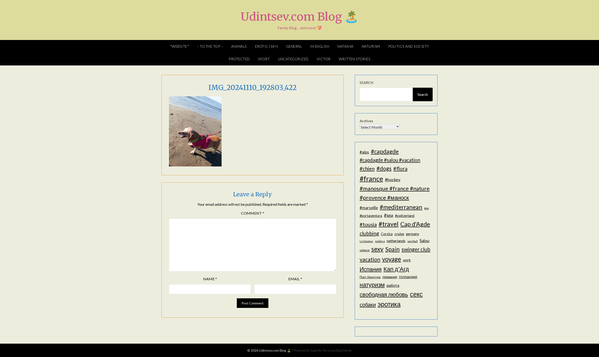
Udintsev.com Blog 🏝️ (299, 17)
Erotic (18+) (266, 46)
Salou (424, 240)
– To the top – (210, 46)
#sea (388, 215)
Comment (252, 213)
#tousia (368, 224)
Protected (239, 59)
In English (319, 46)
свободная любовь (384, 294)
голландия (408, 276)
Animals (239, 46)
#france (371, 178)
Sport (264, 59)
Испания (371, 269)
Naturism (371, 46)
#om (426, 208)
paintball (412, 241)
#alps (364, 152)
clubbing (369, 233)
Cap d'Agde (415, 224)
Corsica (387, 234)
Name (210, 279)
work (407, 260)
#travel (388, 224)
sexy (377, 249)
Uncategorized (293, 59)
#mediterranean (401, 206)
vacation (370, 259)
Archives (366, 121)
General (294, 46)
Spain (392, 249)
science (364, 250)
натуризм (372, 284)
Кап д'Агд (396, 268)
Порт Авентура (370, 277)
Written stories (355, 59)
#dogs (383, 168)
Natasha (345, 46)
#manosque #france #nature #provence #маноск (395, 193)
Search (366, 82)
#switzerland (404, 216)
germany (412, 234)
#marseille (369, 207)
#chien (367, 168)
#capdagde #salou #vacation (390, 160)
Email (295, 279)
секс (416, 294)
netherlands (396, 240)
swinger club (416, 249)
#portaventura (371, 216)
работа (393, 285)
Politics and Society (408, 46)
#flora (400, 168)
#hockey (392, 179)
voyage (391, 259)
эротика (389, 304)
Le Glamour (366, 241)
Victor (324, 59)
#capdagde (385, 151)
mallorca (380, 241)
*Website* (179, 46)
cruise (399, 233)
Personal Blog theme (337, 350)
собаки (368, 304)
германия (389, 277)
